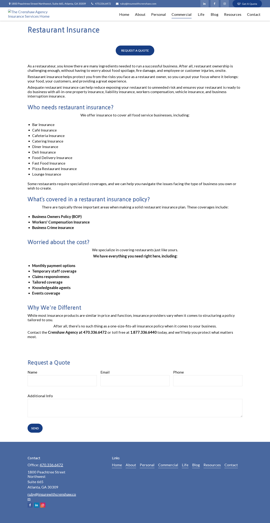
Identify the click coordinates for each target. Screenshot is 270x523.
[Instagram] (225, 3)
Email (105, 372)
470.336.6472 (103, 3)
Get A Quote (249, 3)
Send (35, 428)
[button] (124, 14)
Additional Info (40, 396)
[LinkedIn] (204, 3)
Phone (178, 372)
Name (32, 372)
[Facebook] (214, 3)
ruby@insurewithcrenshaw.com (138, 3)
